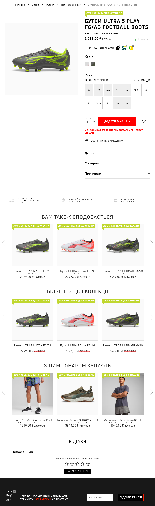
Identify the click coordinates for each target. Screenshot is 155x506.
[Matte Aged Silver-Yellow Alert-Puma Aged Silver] (92, 64)
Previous (3, 243)
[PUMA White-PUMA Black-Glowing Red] (86, 64)
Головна (20, 4)
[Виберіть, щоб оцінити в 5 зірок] (87, 464)
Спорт (35, 4)
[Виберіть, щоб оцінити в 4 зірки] (82, 464)
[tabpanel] (41, 59)
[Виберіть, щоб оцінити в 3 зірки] (77, 464)
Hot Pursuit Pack (71, 4)
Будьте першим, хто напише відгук (102, 33)
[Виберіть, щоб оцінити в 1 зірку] (66, 464)
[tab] (117, 153)
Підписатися (130, 497)
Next (151, 243)
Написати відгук (77, 471)
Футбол (50, 4)
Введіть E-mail (95, 497)
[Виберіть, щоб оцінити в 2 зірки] (72, 464)
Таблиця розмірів (96, 80)
